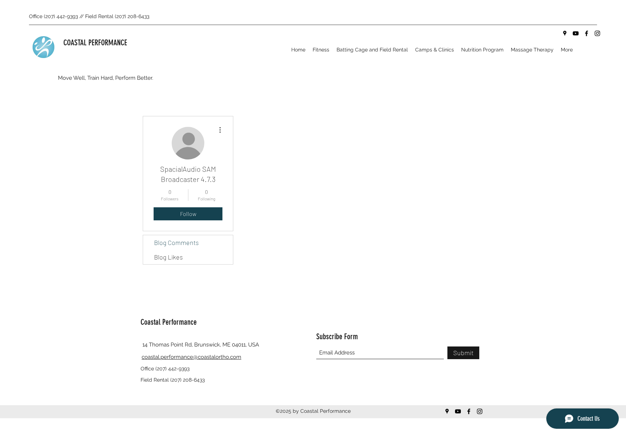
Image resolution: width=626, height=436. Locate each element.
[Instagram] (597, 33)
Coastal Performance (169, 322)
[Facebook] (586, 33)
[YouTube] (575, 33)
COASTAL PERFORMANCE (95, 42)
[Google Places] (564, 33)
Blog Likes (168, 257)
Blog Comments (176, 242)
